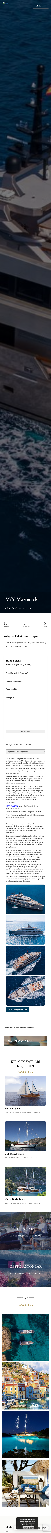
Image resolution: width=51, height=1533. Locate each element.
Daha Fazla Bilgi (27, 1525)
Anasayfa (9, 745)
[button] (31, 1527)
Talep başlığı (11, 689)
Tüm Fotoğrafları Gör (17, 1010)
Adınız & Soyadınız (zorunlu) (18, 665)
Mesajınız (10, 698)
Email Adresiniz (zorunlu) (17, 673)
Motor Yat (17, 745)
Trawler (6, 1531)
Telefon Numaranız (14, 682)
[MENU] (41, 8)
